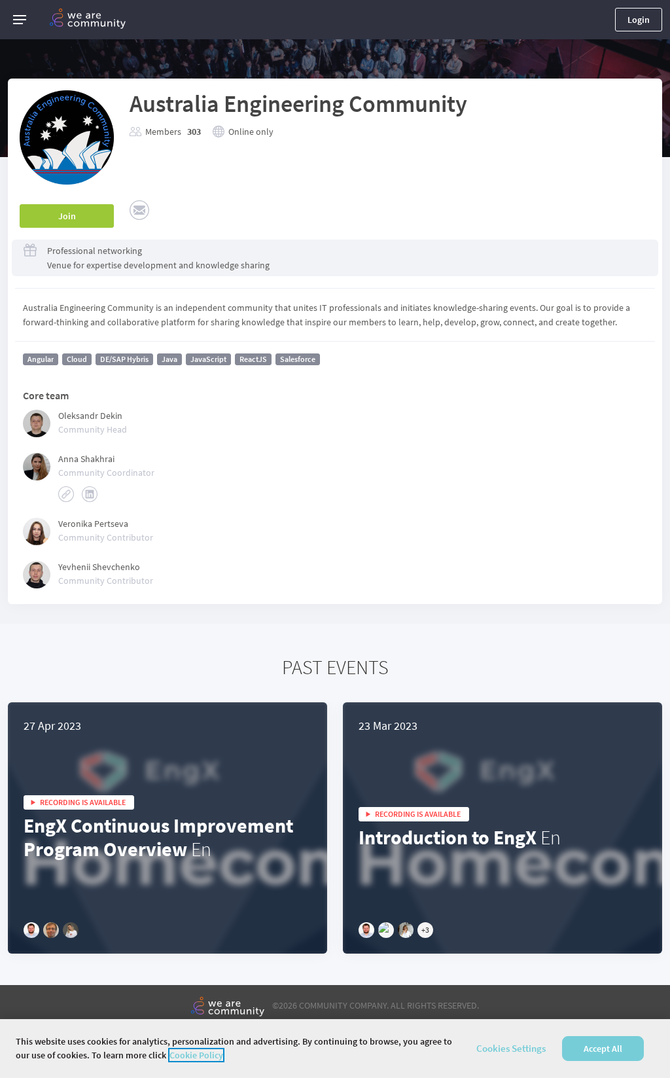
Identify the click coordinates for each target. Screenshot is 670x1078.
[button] (19, 19)
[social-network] (139, 210)
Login (638, 20)
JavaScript (208, 359)
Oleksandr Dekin (90, 416)
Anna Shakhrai (86, 459)
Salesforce (297, 359)
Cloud (77, 359)
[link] (66, 494)
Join (67, 216)
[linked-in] (89, 494)
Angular (40, 359)
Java (169, 359)
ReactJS (253, 359)
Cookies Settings (511, 1048)
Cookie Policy (196, 1055)
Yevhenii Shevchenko (99, 567)
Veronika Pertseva (93, 524)
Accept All (603, 1048)
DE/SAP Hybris (124, 359)
